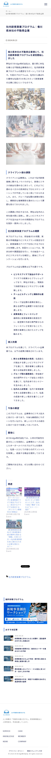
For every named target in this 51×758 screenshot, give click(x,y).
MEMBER (22, 736)
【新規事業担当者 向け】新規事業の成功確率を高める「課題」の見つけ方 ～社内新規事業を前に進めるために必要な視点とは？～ (14, 538)
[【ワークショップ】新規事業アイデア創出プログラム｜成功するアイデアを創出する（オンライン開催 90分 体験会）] (14, 491)
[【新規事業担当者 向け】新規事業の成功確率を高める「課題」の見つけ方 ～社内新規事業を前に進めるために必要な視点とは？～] (14, 524)
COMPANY (22, 741)
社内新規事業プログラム (20, 576)
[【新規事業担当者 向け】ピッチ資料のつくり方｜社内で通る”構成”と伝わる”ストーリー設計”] (32, 491)
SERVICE (6, 731)
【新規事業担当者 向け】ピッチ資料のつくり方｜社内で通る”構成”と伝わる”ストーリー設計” (32, 503)
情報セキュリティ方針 (34, 751)
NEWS (5, 741)
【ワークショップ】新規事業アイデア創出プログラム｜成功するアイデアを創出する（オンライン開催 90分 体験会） (14, 504)
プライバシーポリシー (16, 751)
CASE (20, 731)
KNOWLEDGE (8, 736)
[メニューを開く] (45, 4)
